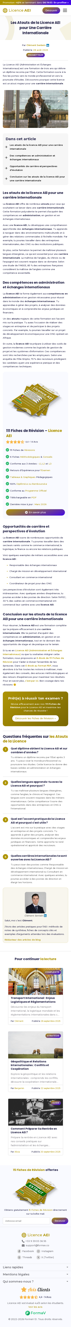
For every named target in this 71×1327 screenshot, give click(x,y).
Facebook (28, 1251)
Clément (19, 1021)
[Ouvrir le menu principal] (65, 10)
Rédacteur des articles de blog (23, 939)
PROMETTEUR (35, 55)
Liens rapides (13, 1267)
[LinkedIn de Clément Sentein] (47, 45)
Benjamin (19, 1088)
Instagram (47, 1251)
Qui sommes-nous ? (18, 1281)
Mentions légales (16, 1274)
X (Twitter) (47, 1257)
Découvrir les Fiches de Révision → (35, 718)
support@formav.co (37, 1245)
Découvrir (51, 10)
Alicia (17, 1152)
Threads (27, 1257)
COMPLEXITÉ (52, 972)
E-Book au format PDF (38, 665)
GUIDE (55, 1103)
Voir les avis (35, 1306)
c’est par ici (31, 680)
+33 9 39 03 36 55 (35, 1241)
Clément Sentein (36, 45)
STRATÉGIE (53, 1035)
